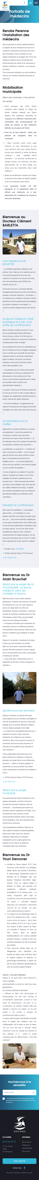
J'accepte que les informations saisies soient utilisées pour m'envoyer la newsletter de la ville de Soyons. (20, 1100)
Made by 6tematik (27, 1173)
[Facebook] (24, 1168)
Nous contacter (19, 1161)
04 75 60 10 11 (10, 782)
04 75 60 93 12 (9, 1142)
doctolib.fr (20, 549)
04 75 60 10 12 (10, 557)
